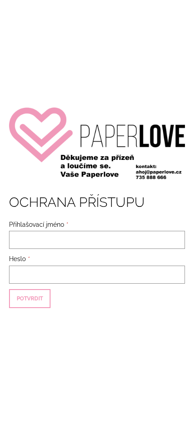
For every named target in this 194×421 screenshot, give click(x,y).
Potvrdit (30, 298)
